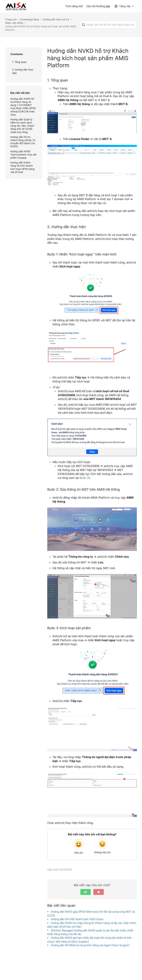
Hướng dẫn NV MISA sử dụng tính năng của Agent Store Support (90, 945)
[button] (85, 892)
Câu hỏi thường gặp (98, 6)
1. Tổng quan (19, 61)
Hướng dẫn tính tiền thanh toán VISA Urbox (77, 919)
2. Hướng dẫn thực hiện (22, 71)
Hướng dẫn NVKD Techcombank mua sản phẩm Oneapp (23, 154)
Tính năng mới (74, 6)
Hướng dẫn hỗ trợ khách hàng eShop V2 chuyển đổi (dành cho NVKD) (22, 141)
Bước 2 (84, 477)
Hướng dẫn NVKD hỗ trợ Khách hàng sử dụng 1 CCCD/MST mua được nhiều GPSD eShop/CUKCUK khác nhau (23, 106)
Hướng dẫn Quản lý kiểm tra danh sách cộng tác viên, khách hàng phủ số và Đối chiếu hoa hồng (22, 126)
